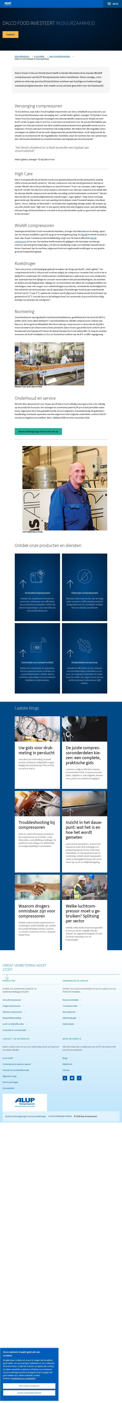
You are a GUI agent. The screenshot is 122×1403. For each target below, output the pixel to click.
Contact (10, 34)
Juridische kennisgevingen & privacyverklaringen (25, 1116)
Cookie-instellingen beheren (60, 1116)
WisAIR (84, 234)
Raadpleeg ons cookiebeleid (23, 1378)
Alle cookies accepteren (29, 1386)
